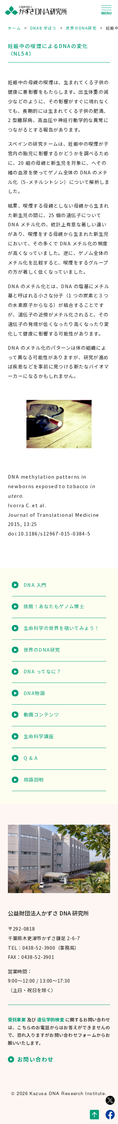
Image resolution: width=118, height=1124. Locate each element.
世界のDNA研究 (42, 649)
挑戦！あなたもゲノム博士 (54, 606)
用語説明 (34, 779)
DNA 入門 (35, 584)
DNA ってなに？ (42, 671)
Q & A (31, 757)
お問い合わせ (35, 1059)
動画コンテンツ (41, 714)
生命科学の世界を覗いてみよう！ (61, 627)
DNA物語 (34, 692)
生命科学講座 (39, 736)
